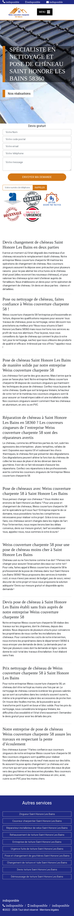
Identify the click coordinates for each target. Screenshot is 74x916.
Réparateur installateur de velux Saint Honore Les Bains (37, 828)
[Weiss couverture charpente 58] (18, 11)
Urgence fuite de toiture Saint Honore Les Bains (37, 848)
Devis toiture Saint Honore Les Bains (37, 869)
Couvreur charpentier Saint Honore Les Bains (37, 821)
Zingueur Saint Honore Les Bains (37, 814)
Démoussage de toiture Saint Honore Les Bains (37, 876)
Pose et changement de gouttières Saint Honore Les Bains (37, 855)
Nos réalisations (19, 93)
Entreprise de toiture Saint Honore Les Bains (37, 842)
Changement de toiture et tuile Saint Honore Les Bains (37, 862)
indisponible (12, 2)
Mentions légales (49, 909)
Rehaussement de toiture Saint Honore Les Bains (37, 834)
